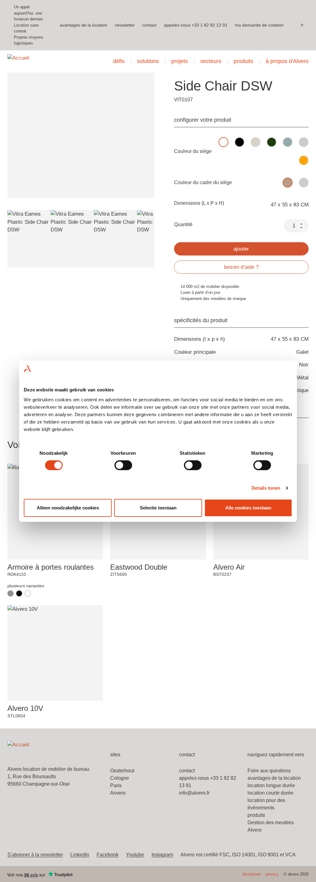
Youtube (135, 854)
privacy (272, 874)
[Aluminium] (10, 593)
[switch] (123, 465)
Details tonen (266, 488)
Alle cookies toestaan (248, 507)
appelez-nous (177, 25)
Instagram (162, 854)
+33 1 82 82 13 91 (209, 25)
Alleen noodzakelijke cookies (68, 507)
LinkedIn (79, 854)
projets (179, 61)
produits (243, 61)
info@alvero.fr (194, 792)
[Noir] (19, 593)
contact (149, 25)
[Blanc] (27, 593)
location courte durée (270, 792)
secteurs (210, 61)
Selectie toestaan (158, 507)
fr (302, 25)
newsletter (125, 25)
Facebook (107, 854)
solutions (148, 61)
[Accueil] (49, 61)
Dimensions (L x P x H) (199, 203)
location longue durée (271, 785)
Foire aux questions (269, 770)
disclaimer (252, 874)
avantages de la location (83, 25)
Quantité (183, 224)
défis (119, 61)
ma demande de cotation (259, 25)
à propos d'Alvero (287, 61)
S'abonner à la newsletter (35, 854)
